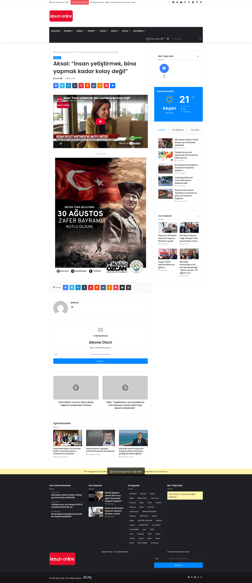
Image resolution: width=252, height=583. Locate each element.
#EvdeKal (132, 494)
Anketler (143, 494)
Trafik (150, 534)
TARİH (152, 529)
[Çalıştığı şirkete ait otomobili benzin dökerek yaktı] (165, 181)
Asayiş (103, 31)
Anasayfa (55, 31)
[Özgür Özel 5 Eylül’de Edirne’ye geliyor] (167, 254)
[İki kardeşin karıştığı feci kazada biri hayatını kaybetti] (165, 168)
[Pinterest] (81, 85)
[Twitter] (62, 85)
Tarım (131, 534)
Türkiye (132, 538)
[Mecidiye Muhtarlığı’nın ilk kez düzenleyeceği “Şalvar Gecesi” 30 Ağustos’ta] (189, 254)
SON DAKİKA (134, 529)
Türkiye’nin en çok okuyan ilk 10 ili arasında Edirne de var (186, 155)
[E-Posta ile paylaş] (122, 287)
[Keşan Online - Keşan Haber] (61, 16)
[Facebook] (56, 85)
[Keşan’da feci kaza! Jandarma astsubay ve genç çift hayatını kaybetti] (165, 194)
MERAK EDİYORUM (149, 512)
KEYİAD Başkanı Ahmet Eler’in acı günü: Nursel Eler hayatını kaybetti (113, 496)
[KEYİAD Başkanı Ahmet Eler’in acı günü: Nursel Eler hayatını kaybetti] (96, 496)
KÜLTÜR (151, 507)
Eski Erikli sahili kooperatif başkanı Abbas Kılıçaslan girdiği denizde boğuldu (131, 451)
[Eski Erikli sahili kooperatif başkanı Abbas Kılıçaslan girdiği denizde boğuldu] (133, 438)
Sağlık (114, 31)
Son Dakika (138, 31)
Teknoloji (140, 534)
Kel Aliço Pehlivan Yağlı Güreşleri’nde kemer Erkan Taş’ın (189, 238)
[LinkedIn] (68, 85)
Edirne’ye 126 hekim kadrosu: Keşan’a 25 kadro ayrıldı (167, 238)
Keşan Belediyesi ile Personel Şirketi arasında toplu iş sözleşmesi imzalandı (67, 451)
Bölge (125, 31)
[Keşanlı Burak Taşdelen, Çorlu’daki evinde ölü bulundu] (100, 438)
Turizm (157, 534)
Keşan (79, 31)
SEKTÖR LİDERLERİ (145, 520)
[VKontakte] (93, 85)
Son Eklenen (178, 130)
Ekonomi (132, 503)
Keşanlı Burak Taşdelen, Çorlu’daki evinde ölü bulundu (100, 449)
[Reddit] (87, 85)
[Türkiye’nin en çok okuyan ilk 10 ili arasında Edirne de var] (165, 156)
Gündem (68, 31)
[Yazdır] (128, 287)
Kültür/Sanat (134, 512)
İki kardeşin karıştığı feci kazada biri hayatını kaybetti (186, 168)
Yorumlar (195, 130)
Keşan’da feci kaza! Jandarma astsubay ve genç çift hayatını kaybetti (186, 194)
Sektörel (159, 520)
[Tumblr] (74, 85)
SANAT (154, 516)
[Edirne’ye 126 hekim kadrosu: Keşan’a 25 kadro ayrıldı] (167, 227)
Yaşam (157, 538)
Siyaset (91, 31)
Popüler (161, 130)
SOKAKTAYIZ (143, 525)
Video (149, 538)
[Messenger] (112, 85)
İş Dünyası (155, 543)
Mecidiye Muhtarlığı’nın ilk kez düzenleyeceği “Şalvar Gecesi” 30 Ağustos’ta (189, 267)
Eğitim (141, 503)
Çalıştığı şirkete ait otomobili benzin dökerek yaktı (184, 180)
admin (57, 78)
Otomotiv (132, 516)
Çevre (131, 543)
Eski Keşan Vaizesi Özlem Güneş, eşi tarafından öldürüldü (186, 142)
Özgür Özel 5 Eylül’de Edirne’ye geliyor (106, 2)
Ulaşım (141, 538)
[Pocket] (106, 85)
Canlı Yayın (155, 498)
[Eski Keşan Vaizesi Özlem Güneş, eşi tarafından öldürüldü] (165, 143)
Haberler (67, 52)
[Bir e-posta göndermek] (61, 78)
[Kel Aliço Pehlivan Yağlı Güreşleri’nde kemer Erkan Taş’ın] (189, 227)
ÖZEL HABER (142, 543)
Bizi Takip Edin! (175, 485)
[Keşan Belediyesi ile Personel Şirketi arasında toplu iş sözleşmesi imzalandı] (67, 438)
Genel (150, 503)
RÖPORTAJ (144, 516)
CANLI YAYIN (142, 498)
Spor (144, 529)
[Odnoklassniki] (100, 85)
